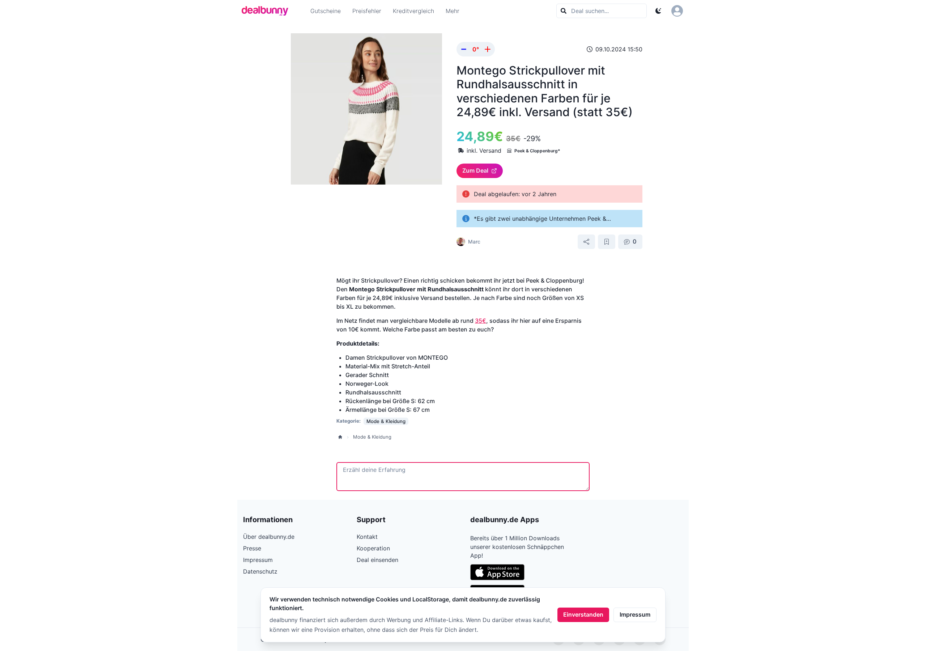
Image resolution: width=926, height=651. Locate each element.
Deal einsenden (377, 559)
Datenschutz (260, 571)
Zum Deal (475, 170)
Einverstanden (583, 614)
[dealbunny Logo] (267, 11)
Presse (252, 548)
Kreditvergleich (413, 10)
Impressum (635, 614)
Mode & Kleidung (372, 437)
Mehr (452, 10)
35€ (480, 320)
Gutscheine (325, 10)
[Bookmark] (606, 241)
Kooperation (373, 548)
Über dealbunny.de (268, 536)
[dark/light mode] (658, 11)
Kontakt (367, 536)
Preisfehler (366, 10)
